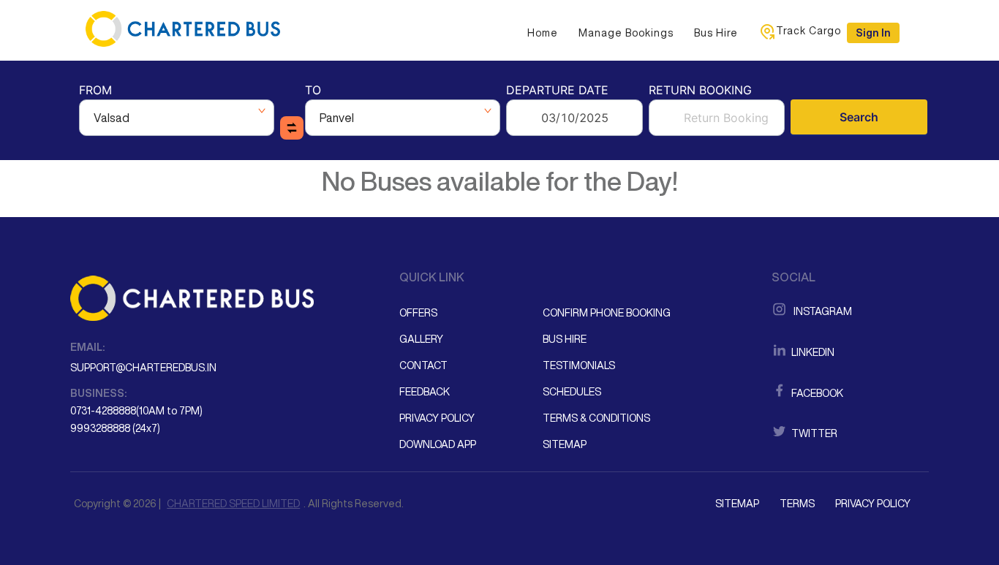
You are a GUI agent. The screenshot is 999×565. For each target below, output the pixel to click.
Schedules (572, 392)
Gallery (421, 339)
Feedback (424, 392)
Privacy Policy (437, 418)
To (313, 91)
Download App (437, 444)
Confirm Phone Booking (607, 313)
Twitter (813, 433)
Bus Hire (716, 33)
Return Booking (700, 91)
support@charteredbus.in (143, 368)
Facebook (816, 393)
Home (542, 33)
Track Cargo (808, 31)
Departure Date (557, 91)
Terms (797, 503)
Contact (423, 365)
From (95, 91)
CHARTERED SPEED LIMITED (233, 503)
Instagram (820, 311)
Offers (418, 313)
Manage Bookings (626, 33)
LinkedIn (811, 352)
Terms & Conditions (596, 418)
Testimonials (579, 365)
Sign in (873, 33)
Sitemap (565, 444)
